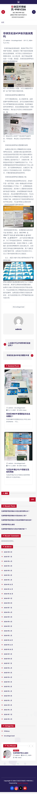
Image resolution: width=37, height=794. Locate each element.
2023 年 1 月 (8, 691)
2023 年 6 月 (8, 668)
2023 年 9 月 (8, 654)
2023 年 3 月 (8, 682)
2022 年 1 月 (8, 700)
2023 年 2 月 (8, 686)
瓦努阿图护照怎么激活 (8, 524)
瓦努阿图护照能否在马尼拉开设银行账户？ (14, 529)
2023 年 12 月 (8, 640)
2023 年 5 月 (8, 672)
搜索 (6, 493)
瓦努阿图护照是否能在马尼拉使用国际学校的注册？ (16, 520)
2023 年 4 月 (8, 677)
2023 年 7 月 (8, 663)
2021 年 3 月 (8, 705)
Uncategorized (16, 40)
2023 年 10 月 (8, 649)
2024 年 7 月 (8, 608)
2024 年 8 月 (8, 603)
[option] (18, 754)
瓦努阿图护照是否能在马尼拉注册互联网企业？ (15, 511)
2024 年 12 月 (8, 584)
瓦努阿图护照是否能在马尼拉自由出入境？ (14, 515)
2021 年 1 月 (8, 710)
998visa (6, 731)
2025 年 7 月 (8, 557)
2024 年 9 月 (8, 598)
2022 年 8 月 (8, 696)
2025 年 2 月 (8, 575)
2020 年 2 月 (8, 719)
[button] (29, 746)
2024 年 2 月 (8, 631)
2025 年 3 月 (8, 570)
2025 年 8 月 (8, 552)
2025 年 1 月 (8, 580)
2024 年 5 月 (8, 617)
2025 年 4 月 (8, 566)
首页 (2, 22)
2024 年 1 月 (8, 635)
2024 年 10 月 (8, 594)
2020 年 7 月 (8, 714)
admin (8, 40)
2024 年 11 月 (8, 589)
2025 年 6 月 (8, 561)
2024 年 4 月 (8, 621)
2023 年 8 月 (8, 659)
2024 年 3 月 (8, 626)
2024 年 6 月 (8, 612)
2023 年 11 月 (8, 645)
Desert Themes (22, 783)
